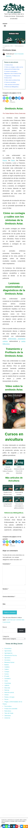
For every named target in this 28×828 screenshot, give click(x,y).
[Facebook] (4, 98)
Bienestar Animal (9, 662)
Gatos (6, 681)
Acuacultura (7, 648)
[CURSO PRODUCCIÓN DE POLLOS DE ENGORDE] (19, 465)
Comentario (7, 564)
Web (4, 604)
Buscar (5, 627)
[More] (26, 826)
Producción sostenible (10, 708)
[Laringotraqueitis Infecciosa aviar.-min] (8, 501)
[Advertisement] (14, 736)
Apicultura (7, 657)
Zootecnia (7, 718)
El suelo (6, 676)
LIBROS (6, 685)
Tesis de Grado (8, 713)
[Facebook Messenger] (19, 98)
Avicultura (7, 660)
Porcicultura (7, 706)
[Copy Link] (7, 101)
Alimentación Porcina (10, 655)
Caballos (6, 667)
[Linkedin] (16, 98)
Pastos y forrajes (9, 697)
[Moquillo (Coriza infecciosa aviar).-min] (8, 490)
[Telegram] (10, 98)
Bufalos (6, 664)
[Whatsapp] (7, 98)
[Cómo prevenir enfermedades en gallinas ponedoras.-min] (19, 501)
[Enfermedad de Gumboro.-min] (19, 490)
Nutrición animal (9, 692)
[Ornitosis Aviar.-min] (14, 43)
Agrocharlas (7, 651)
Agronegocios (8, 653)
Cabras (6, 669)
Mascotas (7, 688)
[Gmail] (4, 101)
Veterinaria (7, 715)
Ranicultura (7, 711)
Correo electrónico (9, 596)
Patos (13, 160)
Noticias (6, 690)
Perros (6, 699)
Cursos (6, 674)
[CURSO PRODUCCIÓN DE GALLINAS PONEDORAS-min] (8, 465)
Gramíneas (7, 683)
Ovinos (6, 694)
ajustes (3, 822)
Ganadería (7, 678)
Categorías (6, 636)
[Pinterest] (22, 98)
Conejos (6, 671)
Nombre (5, 589)
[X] (13, 98)
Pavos (5, 160)
